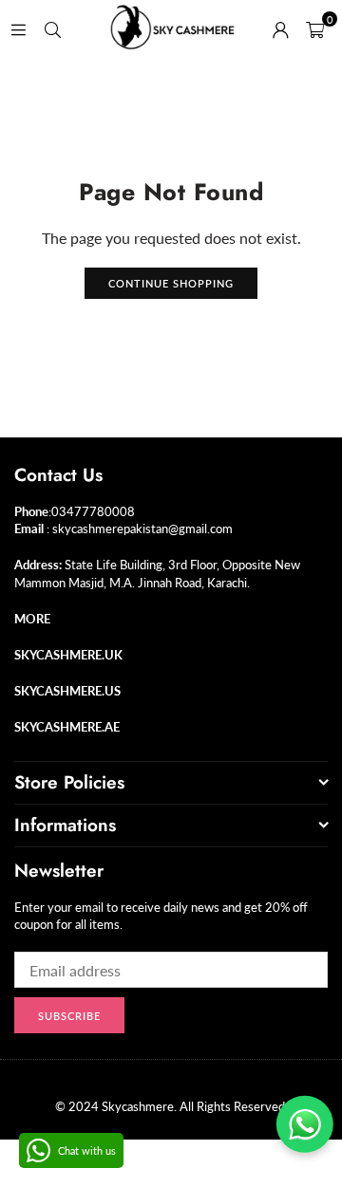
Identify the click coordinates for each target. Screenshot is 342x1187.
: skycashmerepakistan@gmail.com (138, 528)
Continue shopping (171, 283)
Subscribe (69, 1016)
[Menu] (18, 28)
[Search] (52, 28)
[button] (314, 28)
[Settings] (280, 28)
